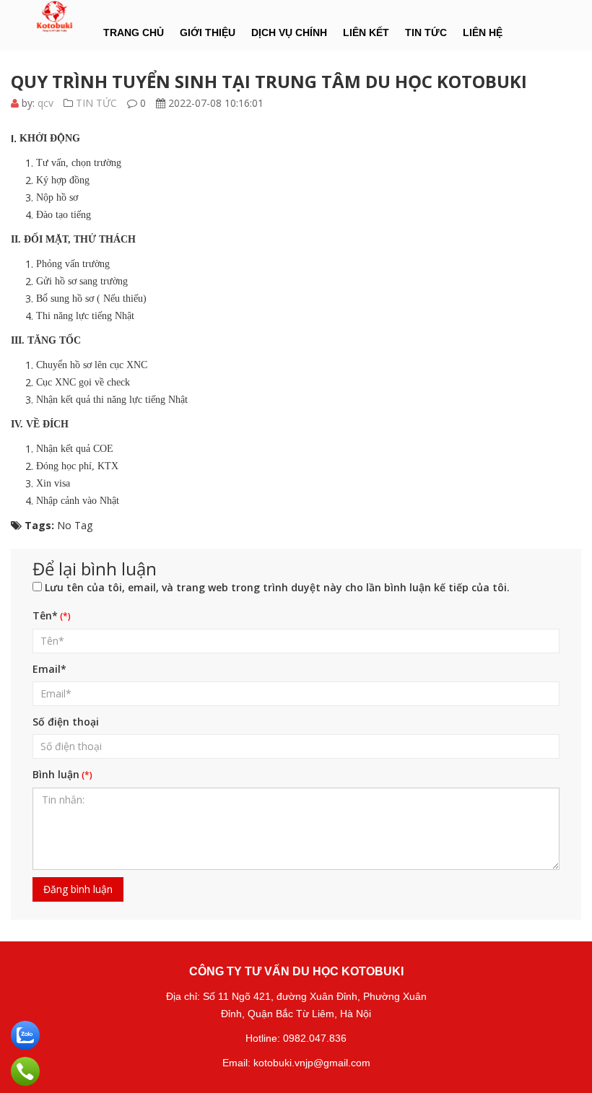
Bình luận (55, 774)
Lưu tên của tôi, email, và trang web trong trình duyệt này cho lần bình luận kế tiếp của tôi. (277, 587)
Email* (49, 669)
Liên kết (366, 32)
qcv (45, 103)
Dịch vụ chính (289, 32)
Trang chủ (133, 32)
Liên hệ (482, 32)
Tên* (45, 615)
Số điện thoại (65, 721)
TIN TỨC (426, 32)
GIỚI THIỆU (207, 32)
